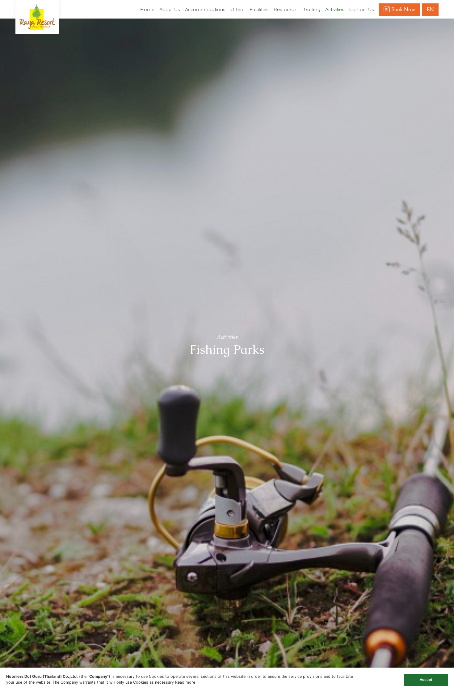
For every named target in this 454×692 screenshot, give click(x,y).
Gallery (312, 9)
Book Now (403, 9)
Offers (237, 9)
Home (147, 9)
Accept (426, 679)
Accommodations (205, 9)
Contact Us (361, 9)
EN (430, 9)
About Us (169, 9)
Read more (185, 682)
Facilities (259, 9)
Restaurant (286, 9)
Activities (334, 9)
